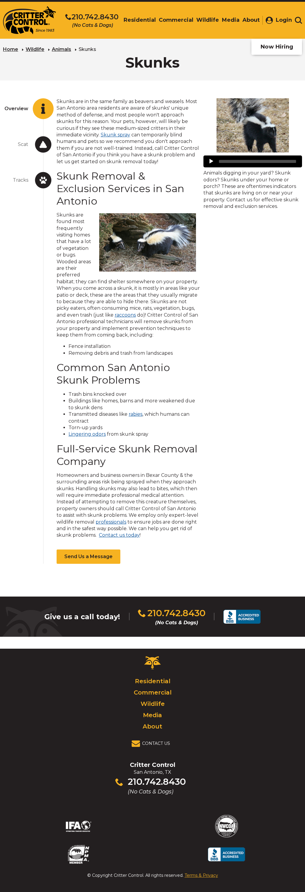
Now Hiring (276, 46)
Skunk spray (115, 135)
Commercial (153, 692)
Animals (61, 49)
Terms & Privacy (201, 875)
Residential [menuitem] (140, 20)
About (152, 726)
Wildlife (35, 49)
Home (10, 49)
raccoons (125, 315)
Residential (152, 681)
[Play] (211, 161)
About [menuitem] (251, 20)
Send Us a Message (88, 556)
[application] (252, 161)
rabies (135, 414)
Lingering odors (87, 434)
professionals (111, 522)
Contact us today (119, 535)
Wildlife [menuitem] (207, 20)
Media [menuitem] (230, 20)
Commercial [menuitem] (176, 20)
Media (152, 715)
